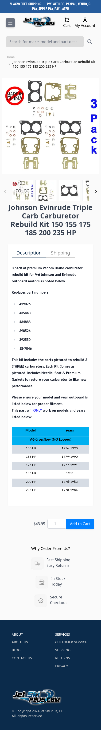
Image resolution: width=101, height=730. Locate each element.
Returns (62, 658)
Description (29, 253)
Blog (16, 650)
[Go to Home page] (39, 22)
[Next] (96, 191)
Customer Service (71, 642)
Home (10, 57)
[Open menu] (10, 22)
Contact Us (22, 658)
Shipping (60, 253)
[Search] (89, 41)
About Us (20, 642)
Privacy (61, 666)
